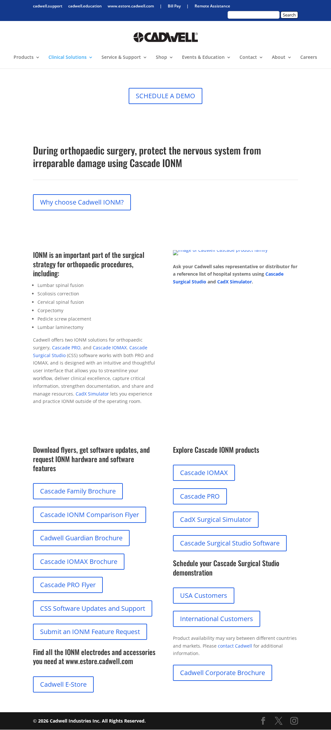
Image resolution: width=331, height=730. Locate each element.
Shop (161, 57)
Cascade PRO (66, 347)
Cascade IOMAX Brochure (78, 561)
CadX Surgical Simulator (215, 519)
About (278, 57)
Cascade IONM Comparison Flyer (89, 514)
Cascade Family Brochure (78, 491)
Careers (308, 57)
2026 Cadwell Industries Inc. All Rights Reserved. (92, 721)
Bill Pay (174, 6)
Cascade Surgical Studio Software (230, 543)
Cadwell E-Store (63, 684)
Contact (248, 57)
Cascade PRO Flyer (68, 584)
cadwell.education (85, 6)
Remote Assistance (212, 6)
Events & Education (203, 57)
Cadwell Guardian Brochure (81, 538)
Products (24, 57)
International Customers (216, 618)
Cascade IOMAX (110, 347)
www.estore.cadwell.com (131, 6)
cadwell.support (47, 6)
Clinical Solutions (67, 57)
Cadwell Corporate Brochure (222, 672)
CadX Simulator (92, 394)
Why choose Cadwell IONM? (82, 202)
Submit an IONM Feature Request (90, 631)
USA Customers (203, 595)
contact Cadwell (235, 646)
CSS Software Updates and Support (92, 608)
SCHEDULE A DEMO (165, 95)
